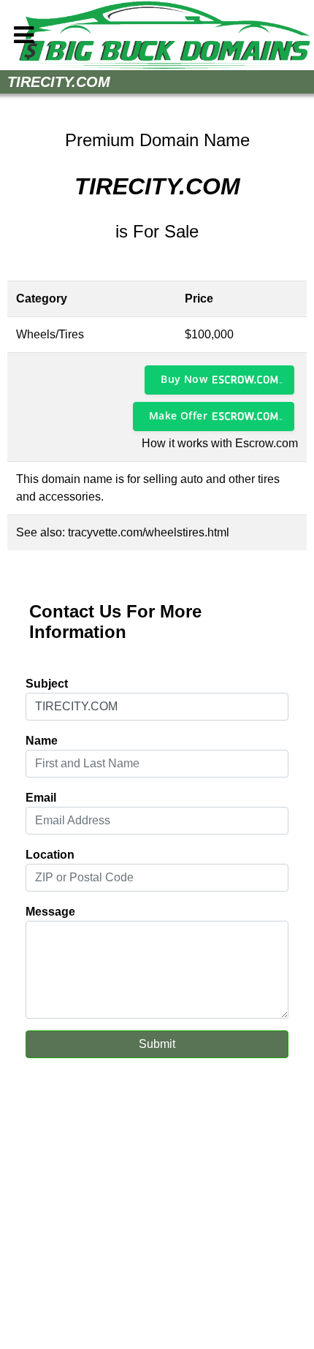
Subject (47, 683)
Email (41, 797)
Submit (157, 1044)
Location (50, 854)
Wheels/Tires (50, 334)
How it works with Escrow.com (220, 443)
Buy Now (184, 379)
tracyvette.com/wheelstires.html (148, 532)
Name (42, 740)
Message (50, 911)
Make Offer (178, 415)
